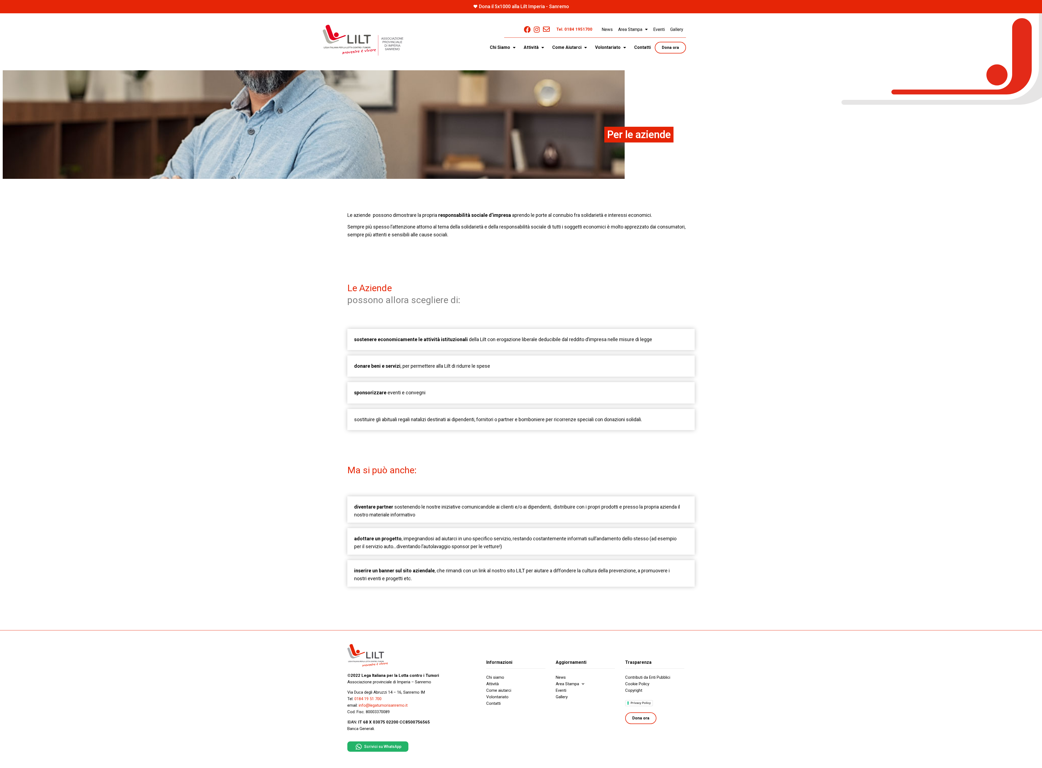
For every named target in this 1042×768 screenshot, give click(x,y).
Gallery (676, 29)
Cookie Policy (637, 683)
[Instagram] (536, 29)
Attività (492, 683)
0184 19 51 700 (368, 698)
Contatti (642, 47)
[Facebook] (527, 29)
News (607, 29)
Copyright (633, 690)
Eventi (659, 29)
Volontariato (497, 696)
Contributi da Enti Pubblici (647, 677)
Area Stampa (630, 29)
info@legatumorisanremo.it (383, 705)
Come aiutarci (498, 690)
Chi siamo (495, 677)
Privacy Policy (641, 703)
